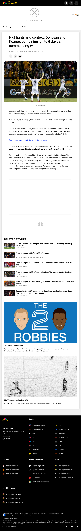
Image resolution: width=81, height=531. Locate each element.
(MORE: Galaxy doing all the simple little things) (28, 140)
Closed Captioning (20, 513)
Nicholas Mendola (21, 248)
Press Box (43, 513)
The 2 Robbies (26, 27)
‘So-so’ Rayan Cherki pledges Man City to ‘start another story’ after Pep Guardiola (44, 245)
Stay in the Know (8, 428)
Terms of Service (29, 515)
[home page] (10, 3)
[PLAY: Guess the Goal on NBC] (40, 376)
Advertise (5, 513)
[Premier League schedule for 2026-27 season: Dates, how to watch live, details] (9, 265)
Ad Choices (50, 513)
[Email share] (20, 56)
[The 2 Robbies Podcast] (40, 322)
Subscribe (7, 438)
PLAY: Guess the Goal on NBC (16, 400)
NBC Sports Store (34, 513)
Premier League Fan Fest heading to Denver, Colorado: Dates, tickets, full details (45, 282)
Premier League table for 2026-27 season (32, 253)
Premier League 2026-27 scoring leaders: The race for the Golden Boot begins (44, 273)
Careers (11, 513)
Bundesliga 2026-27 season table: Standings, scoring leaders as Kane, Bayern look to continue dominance (44, 292)
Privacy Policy (59, 513)
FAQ (27, 513)
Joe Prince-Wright (21, 257)
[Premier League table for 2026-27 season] (9, 255)
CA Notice (21, 515)
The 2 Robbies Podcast (13, 346)
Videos (17, 27)
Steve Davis (14, 51)
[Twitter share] (15, 56)
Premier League (7, 27)
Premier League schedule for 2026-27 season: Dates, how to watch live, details (44, 264)
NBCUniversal (14, 518)
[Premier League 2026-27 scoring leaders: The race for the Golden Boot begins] (9, 274)
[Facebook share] (10, 56)
